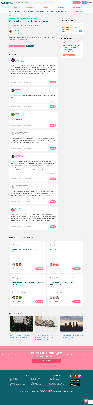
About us (12, 377)
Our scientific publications (16, 385)
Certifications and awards (37, 377)
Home (10, 11)
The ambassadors (14, 380)
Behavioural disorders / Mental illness (69, 29)
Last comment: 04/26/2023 (56, 260)
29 (57, 301)
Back (11, 15)
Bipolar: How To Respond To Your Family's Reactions (21, 336)
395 (16, 301)
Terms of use (34, 383)
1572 (16, 268)
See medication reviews (54, 380)
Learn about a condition (54, 379)
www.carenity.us (26, 391)
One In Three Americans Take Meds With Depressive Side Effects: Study (46, 337)
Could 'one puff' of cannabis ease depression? (71, 336)
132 (21, 268)
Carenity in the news (35, 378)
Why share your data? (14, 378)
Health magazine (52, 377)
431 (53, 301)
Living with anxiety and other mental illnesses (60, 11)
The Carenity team (14, 379)
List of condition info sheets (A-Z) (56, 383)
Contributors (13, 383)
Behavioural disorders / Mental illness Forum (33, 11)
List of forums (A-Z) (53, 382)
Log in (85, 2)
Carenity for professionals (36, 387)
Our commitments (14, 387)
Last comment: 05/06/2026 (19, 260)
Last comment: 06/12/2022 (56, 292)
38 (20, 301)
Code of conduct (35, 380)
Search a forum (52, 378)
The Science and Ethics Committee (17, 384)
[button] (15, 7)
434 (53, 268)
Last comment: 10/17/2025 (19, 292)
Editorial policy (34, 379)
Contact (33, 385)
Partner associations (14, 382)
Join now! (76, 2)
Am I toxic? (54, 249)
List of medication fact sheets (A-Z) (56, 384)
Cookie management (36, 384)
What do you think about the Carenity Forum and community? (71, 48)
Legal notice (34, 382)
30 (58, 268)
